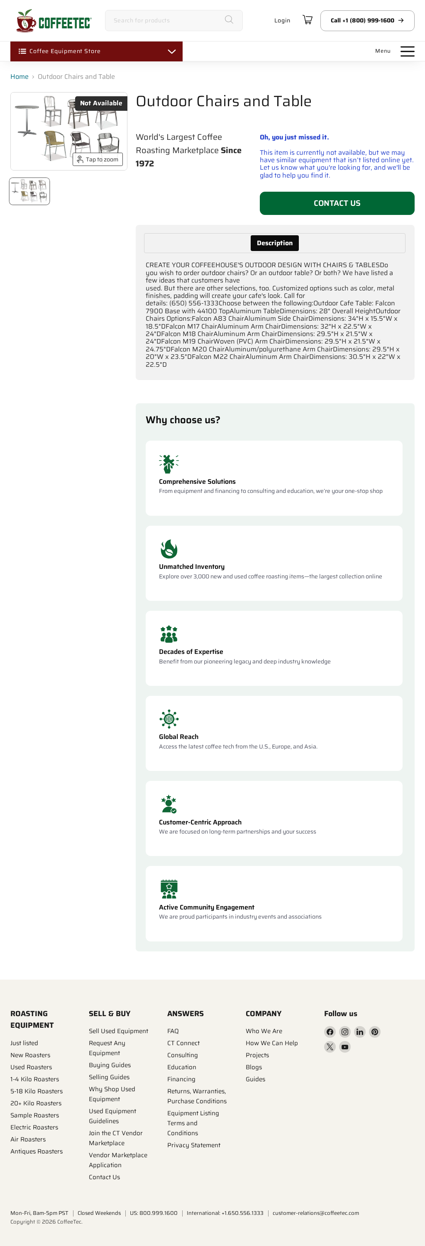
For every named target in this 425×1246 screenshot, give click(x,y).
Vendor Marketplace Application (118, 1160)
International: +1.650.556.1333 (225, 1213)
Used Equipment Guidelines (112, 1116)
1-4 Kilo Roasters (34, 1079)
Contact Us (337, 203)
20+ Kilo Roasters (35, 1103)
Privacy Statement (193, 1145)
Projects (257, 1055)
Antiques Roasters (36, 1151)
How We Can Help (272, 1043)
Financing (181, 1079)
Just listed (24, 1043)
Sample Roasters (34, 1115)
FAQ (173, 1031)
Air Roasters (28, 1139)
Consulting (182, 1055)
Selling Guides (109, 1077)
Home (19, 76)
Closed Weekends (99, 1213)
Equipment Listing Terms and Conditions (193, 1123)
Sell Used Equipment (118, 1031)
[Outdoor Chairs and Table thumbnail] (29, 191)
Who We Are (264, 1031)
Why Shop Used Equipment (112, 1094)
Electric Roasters (34, 1127)
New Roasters (30, 1055)
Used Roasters (31, 1067)
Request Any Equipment (107, 1048)
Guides (255, 1079)
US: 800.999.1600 (154, 1213)
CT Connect (183, 1043)
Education (181, 1067)
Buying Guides (110, 1065)
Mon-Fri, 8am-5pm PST (39, 1213)
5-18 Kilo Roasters (36, 1091)
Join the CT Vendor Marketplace (116, 1138)
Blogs (254, 1067)
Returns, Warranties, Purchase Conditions (197, 1096)
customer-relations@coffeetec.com (316, 1213)
